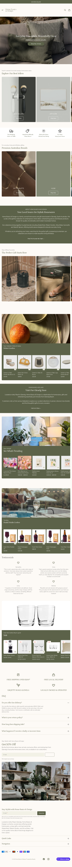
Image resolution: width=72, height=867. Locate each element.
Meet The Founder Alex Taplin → (36, 238)
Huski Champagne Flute (51, 548)
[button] (2, 10)
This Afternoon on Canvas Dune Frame (23, 472)
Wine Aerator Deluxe (9, 655)
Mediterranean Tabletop (36, 472)
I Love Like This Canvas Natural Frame (10, 472)
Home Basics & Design (21, 859)
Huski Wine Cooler (37, 547)
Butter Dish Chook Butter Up (22, 373)
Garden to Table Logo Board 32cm (52, 373)
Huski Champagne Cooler (22, 548)
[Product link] (10, 365)
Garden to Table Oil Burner (37, 373)
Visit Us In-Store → (36, 408)
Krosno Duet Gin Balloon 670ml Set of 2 (38, 656)
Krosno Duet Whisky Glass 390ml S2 (51, 656)
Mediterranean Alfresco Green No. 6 (52, 472)
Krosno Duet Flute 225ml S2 (22, 656)
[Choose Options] (29, 467)
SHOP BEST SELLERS (36, 1)
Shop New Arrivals (36, 44)
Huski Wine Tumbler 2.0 (9, 548)
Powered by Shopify (30, 859)
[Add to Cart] (15, 369)
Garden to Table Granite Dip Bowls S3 (9, 373)
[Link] (19, 99)
